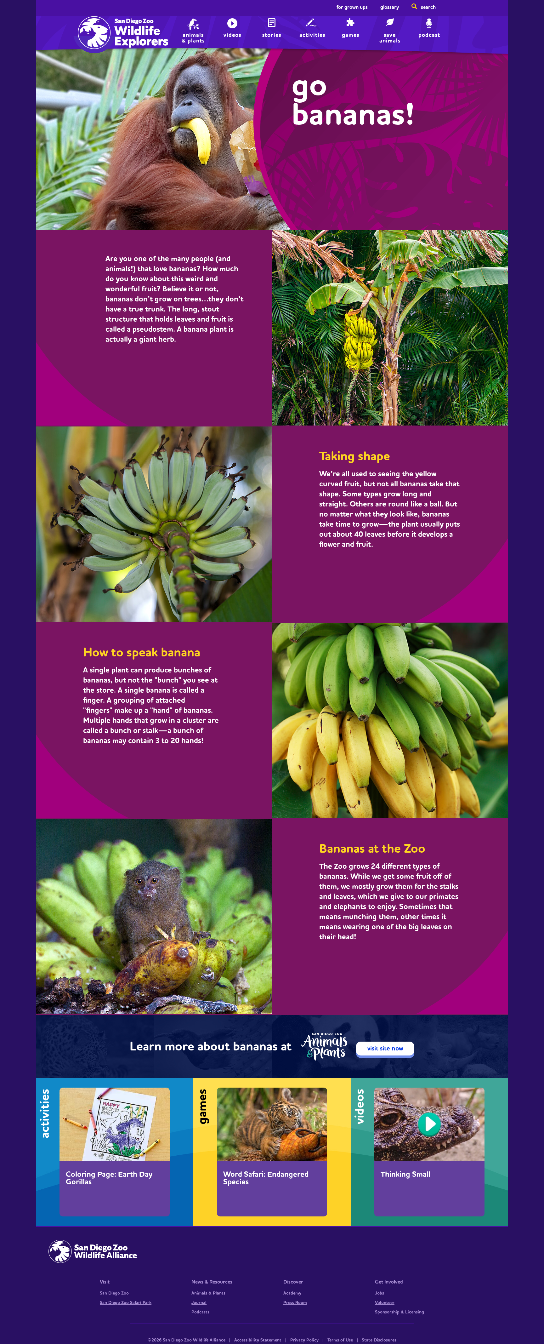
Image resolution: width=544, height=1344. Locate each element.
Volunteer (384, 1303)
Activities (312, 35)
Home (93, 26)
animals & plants (193, 37)
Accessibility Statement (257, 1340)
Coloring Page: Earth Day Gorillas (109, 1178)
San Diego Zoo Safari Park (125, 1303)
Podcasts (200, 1312)
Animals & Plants (208, 1293)
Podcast (429, 35)
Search (428, 7)
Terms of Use (340, 1340)
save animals (389, 37)
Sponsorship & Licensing (399, 1312)
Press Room (295, 1303)
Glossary (389, 7)
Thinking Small (405, 1174)
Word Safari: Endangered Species (266, 1178)
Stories (271, 35)
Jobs (379, 1293)
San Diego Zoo (114, 1293)
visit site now (385, 1048)
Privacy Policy (304, 1340)
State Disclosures (379, 1340)
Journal (199, 1303)
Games (350, 35)
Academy (292, 1293)
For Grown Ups (352, 7)
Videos (232, 35)
